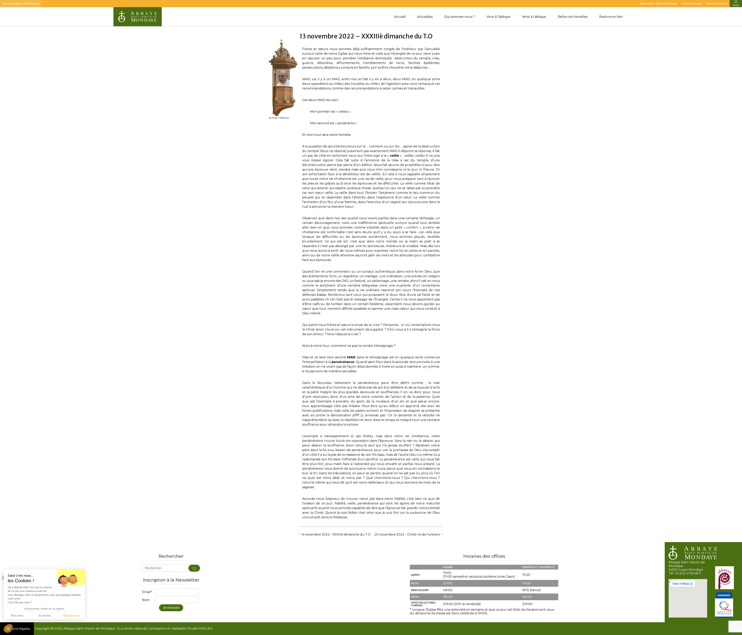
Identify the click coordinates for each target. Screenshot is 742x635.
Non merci (17, 615)
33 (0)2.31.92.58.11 (688, 573)
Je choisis (44, 615)
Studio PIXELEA (199, 628)
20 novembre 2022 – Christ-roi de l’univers (407, 534)
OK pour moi (71, 615)
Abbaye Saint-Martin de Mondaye (658, 3)
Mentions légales (17, 629)
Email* (147, 592)
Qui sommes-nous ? (459, 17)
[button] (8, 628)
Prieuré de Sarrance (717, 3)
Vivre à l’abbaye (498, 17)
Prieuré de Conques (691, 3)
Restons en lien (611, 17)
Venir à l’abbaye (534, 17)
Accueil (400, 17)
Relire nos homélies (573, 17)
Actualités (425, 17)
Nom (146, 600)
